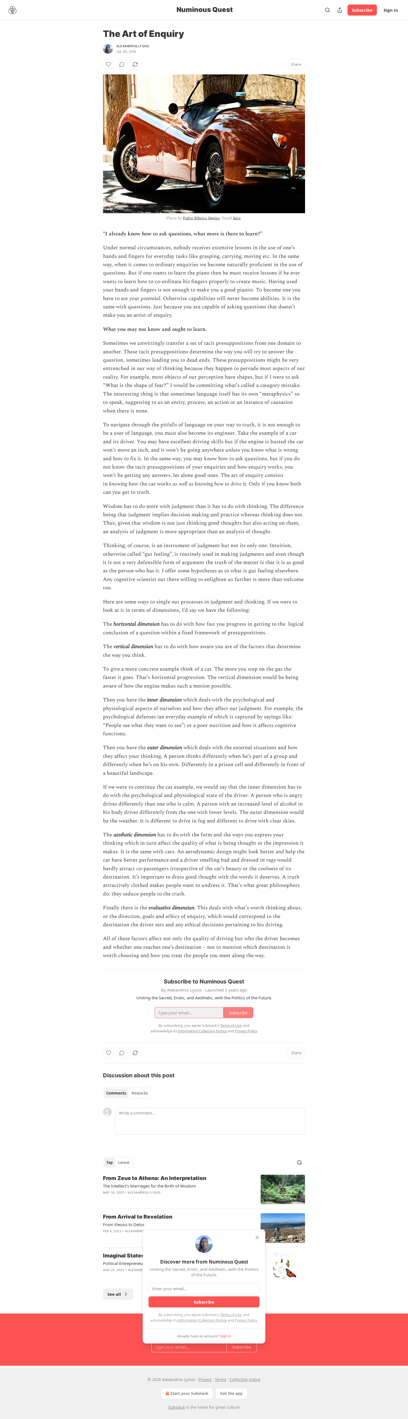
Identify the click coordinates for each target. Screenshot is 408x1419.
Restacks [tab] (140, 1093)
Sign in (391, 10)
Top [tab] (109, 1162)
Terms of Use (230, 1314)
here (237, 218)
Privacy (204, 1379)
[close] (257, 1237)
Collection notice (245, 1379)
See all (114, 1294)
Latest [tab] (124, 1162)
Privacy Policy (246, 1320)
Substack (176, 1407)
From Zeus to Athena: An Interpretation (154, 1178)
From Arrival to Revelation (137, 1217)
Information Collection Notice (202, 1320)
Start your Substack (189, 1393)
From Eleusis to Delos (123, 1224)
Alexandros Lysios (132, 46)
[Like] (108, 64)
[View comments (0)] (121, 64)
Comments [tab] (116, 1093)
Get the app (231, 1393)
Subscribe (362, 10)
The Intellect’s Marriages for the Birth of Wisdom (149, 1186)
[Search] (327, 10)
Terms (220, 1379)
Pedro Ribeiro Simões (201, 218)
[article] (204, 1190)
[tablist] (127, 1093)
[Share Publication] (339, 10)
